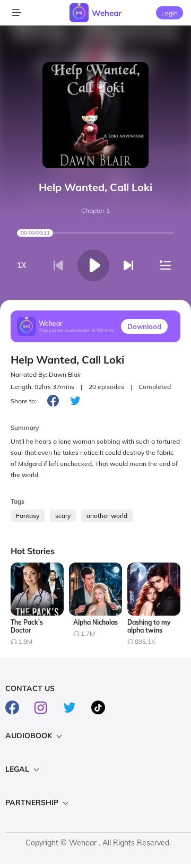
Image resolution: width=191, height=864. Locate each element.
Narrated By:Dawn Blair (46, 374)
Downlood (144, 326)
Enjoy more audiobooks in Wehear (77, 330)
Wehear (106, 13)
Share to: (24, 401)
